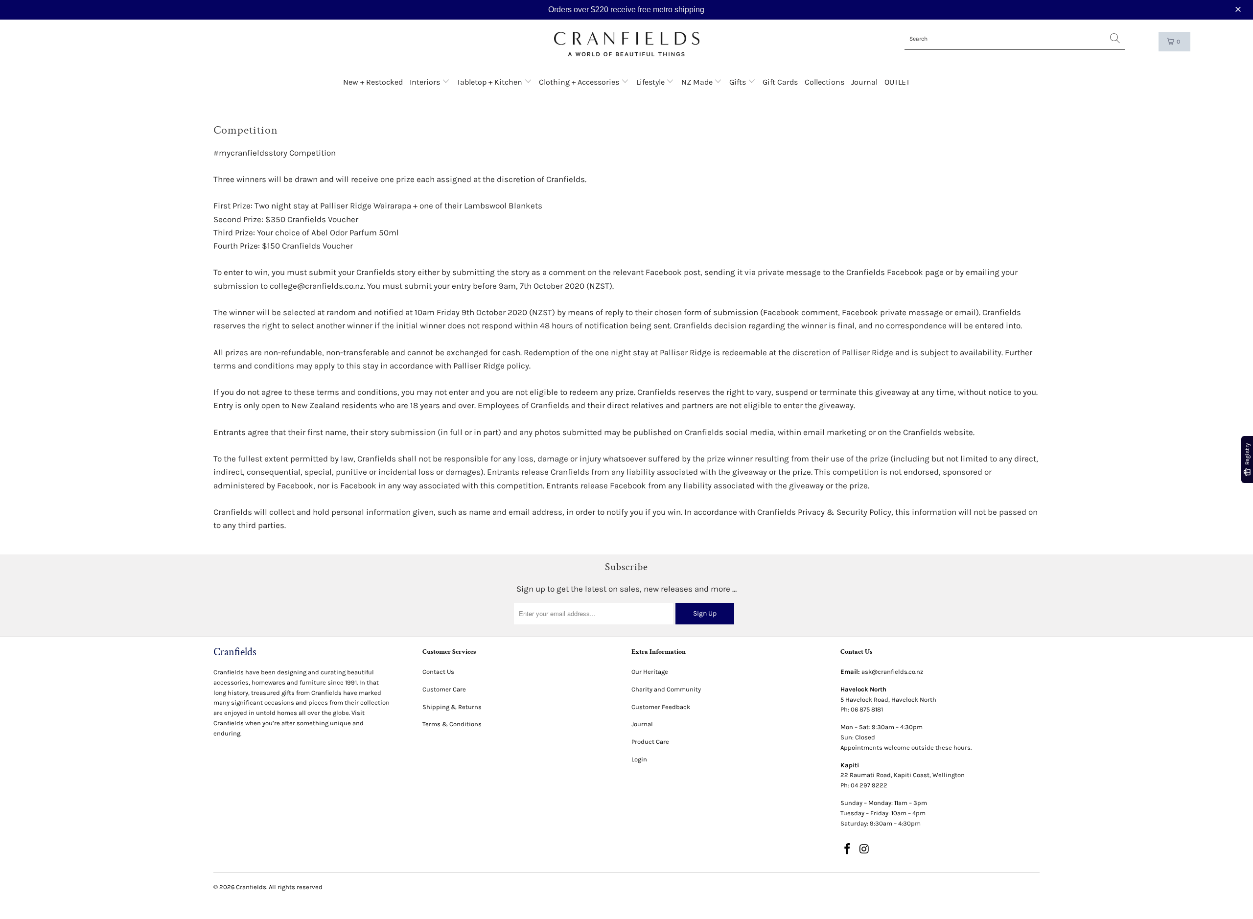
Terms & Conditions (452, 724)
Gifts (738, 82)
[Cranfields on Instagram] (865, 849)
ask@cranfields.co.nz (892, 671)
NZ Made (698, 82)
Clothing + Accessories (580, 82)
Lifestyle (651, 82)
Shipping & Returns (452, 707)
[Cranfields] (626, 44)
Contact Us (438, 671)
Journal (864, 82)
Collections (824, 82)
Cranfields (251, 887)
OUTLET (897, 82)
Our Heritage (649, 671)
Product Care (650, 741)
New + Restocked (373, 82)
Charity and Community (666, 689)
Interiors (426, 82)
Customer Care (444, 689)
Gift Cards (780, 82)
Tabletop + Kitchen (490, 82)
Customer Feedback (660, 707)
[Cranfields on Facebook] (847, 849)
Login (639, 759)
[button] (1239, 9)
